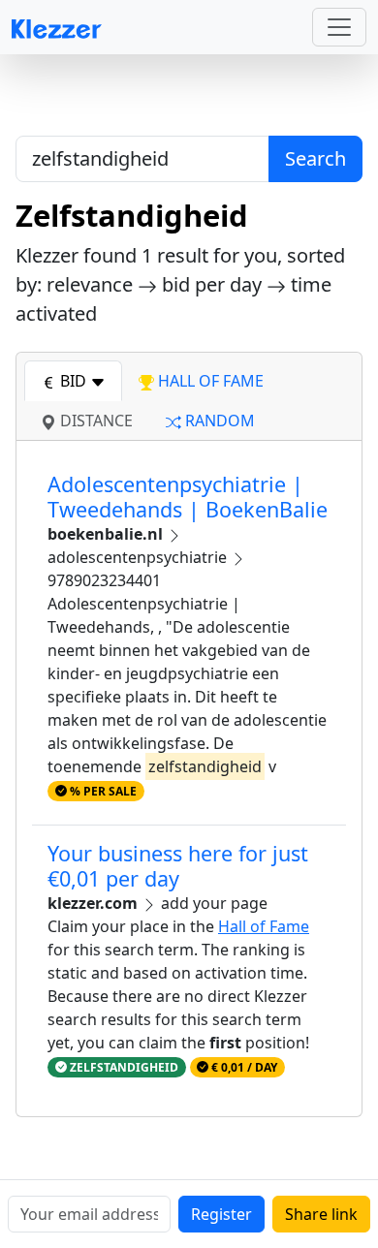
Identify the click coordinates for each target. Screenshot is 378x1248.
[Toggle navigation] (339, 27)
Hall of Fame (263, 926)
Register (221, 1214)
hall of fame (209, 380)
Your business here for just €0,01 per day (177, 865)
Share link (321, 1214)
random (218, 420)
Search (315, 158)
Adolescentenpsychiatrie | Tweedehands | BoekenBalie (187, 496)
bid (73, 380)
